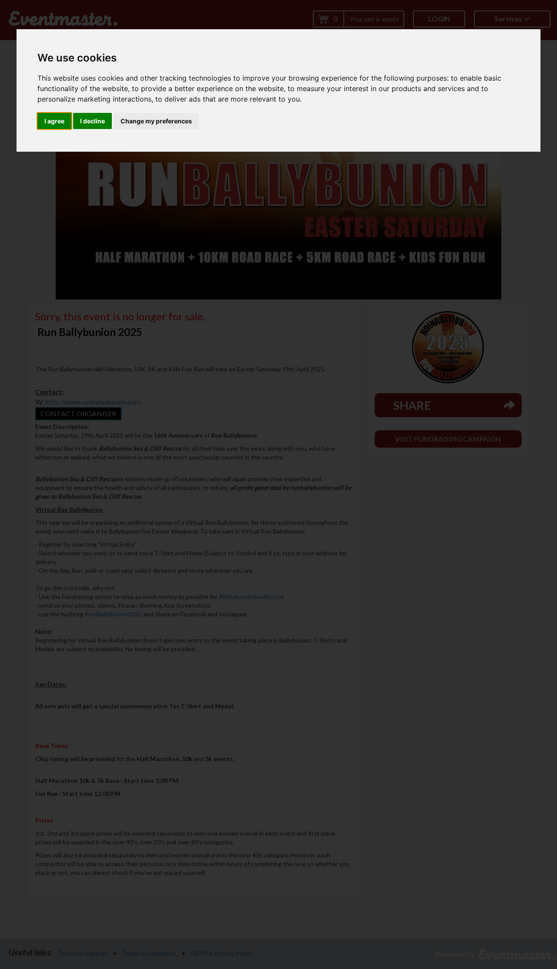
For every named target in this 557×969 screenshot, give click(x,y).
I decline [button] (92, 121)
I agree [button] (54, 121)
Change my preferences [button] (156, 121)
